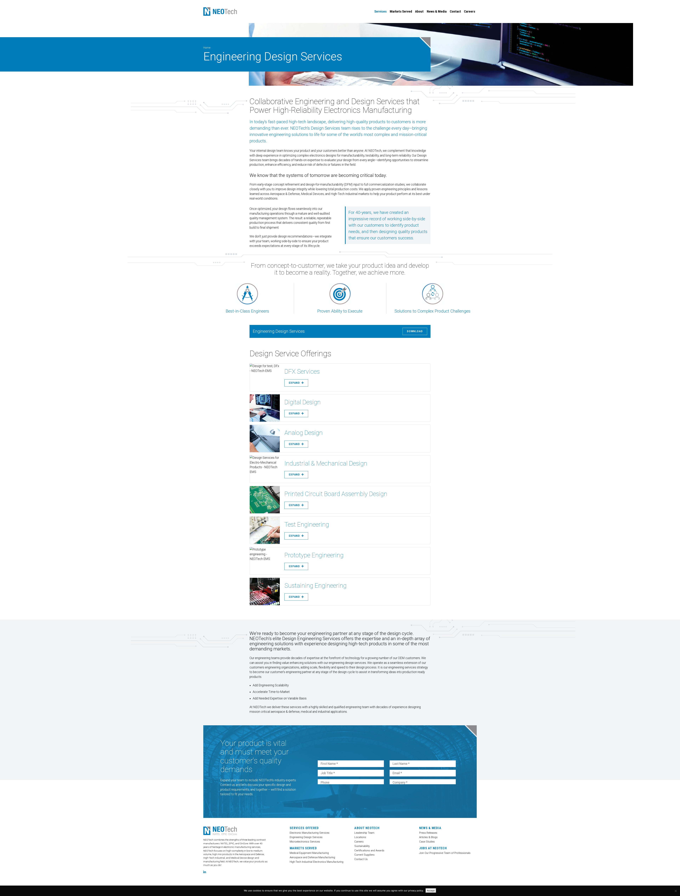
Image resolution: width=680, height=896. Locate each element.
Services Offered (304, 828)
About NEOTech (366, 828)
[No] (675, 891)
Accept (431, 890)
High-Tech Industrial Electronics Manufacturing (316, 861)
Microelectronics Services (305, 841)
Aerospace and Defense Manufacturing (312, 857)
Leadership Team (364, 833)
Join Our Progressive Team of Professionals (445, 853)
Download (415, 331)
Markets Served (401, 11)
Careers (469, 11)
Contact (455, 11)
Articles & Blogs (428, 837)
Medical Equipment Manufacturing (309, 853)
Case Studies (427, 841)
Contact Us (361, 859)
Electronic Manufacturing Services (309, 833)
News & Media (437, 11)
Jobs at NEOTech (433, 848)
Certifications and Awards (369, 850)
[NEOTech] (220, 11)
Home (206, 47)
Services (380, 11)
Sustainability (362, 846)
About (419, 11)
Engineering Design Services (306, 837)
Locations (360, 837)
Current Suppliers (364, 855)
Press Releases (428, 833)
